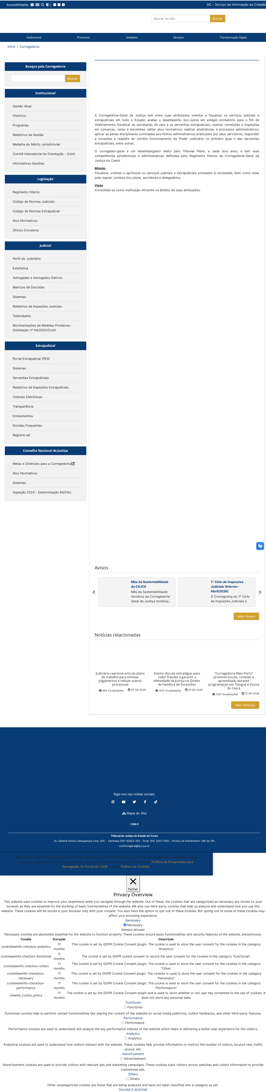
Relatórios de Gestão (28, 135)
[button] (32, 5)
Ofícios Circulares (26, 230)
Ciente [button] (105, 871)
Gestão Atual (22, 106)
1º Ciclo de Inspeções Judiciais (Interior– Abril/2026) (227, 586)
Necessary (135, 925)
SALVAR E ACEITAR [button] (133, 1090)
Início (11, 46)
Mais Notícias (245, 705)
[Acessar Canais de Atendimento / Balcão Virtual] (255, 1078)
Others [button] (133, 1074)
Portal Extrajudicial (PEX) (31, 359)
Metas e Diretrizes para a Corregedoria (41, 464)
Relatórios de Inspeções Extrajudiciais (41, 387)
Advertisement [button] (133, 1054)
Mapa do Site (136, 813)
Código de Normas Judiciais (34, 201)
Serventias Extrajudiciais (31, 378)
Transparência (23, 406)
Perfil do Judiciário (27, 259)
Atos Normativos (25, 221)
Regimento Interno (26, 192)
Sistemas (19, 297)
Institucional (34, 37)
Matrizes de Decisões (28, 287)
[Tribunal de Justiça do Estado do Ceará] (34, 18)
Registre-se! (21, 435)
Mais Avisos (246, 616)
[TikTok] (156, 802)
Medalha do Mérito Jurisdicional (36, 144)
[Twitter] (134, 802)
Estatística (20, 268)
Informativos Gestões (28, 163)
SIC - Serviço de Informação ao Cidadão (210, 4)
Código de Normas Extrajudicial (36, 211)
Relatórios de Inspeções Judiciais (37, 306)
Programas (21, 125)
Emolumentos (23, 416)
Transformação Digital (233, 37)
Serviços (178, 37)
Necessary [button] (133, 920)
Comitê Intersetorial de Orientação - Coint (44, 154)
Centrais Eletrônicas (27, 397)
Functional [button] (133, 1002)
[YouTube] (124, 802)
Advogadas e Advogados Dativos (37, 278)
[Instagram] (113, 802)
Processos (83, 37)
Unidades (131, 37)
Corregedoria (29, 46)
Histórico (19, 116)
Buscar (218, 18)
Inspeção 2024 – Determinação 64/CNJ (42, 492)
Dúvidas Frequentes (27, 425)
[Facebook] (145, 802)
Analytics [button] (133, 1034)
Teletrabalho (22, 316)
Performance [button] (133, 1018)
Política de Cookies (135, 866)
